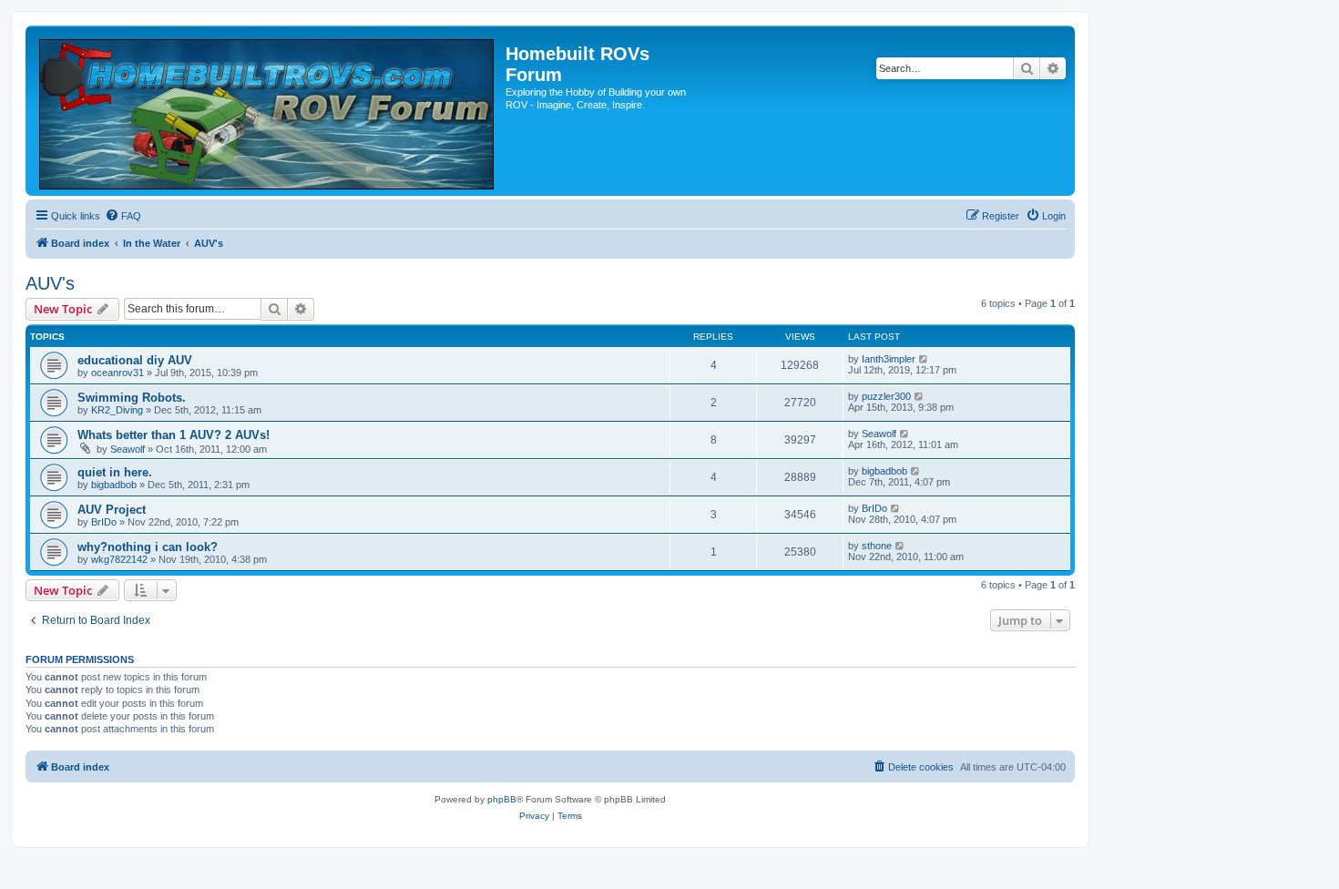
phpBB (501, 799)
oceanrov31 (117, 372)
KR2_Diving (117, 409)
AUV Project (111, 509)
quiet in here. (114, 472)
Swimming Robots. (131, 397)
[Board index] (268, 110)
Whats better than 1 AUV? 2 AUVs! (173, 435)
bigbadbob (114, 484)
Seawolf (127, 449)
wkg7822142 (119, 559)
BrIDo (104, 521)
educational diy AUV (134, 360)
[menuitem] (123, 216)
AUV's (50, 283)
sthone (877, 545)
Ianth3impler (888, 358)
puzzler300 (886, 396)
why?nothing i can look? (147, 547)
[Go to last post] (924, 358)
